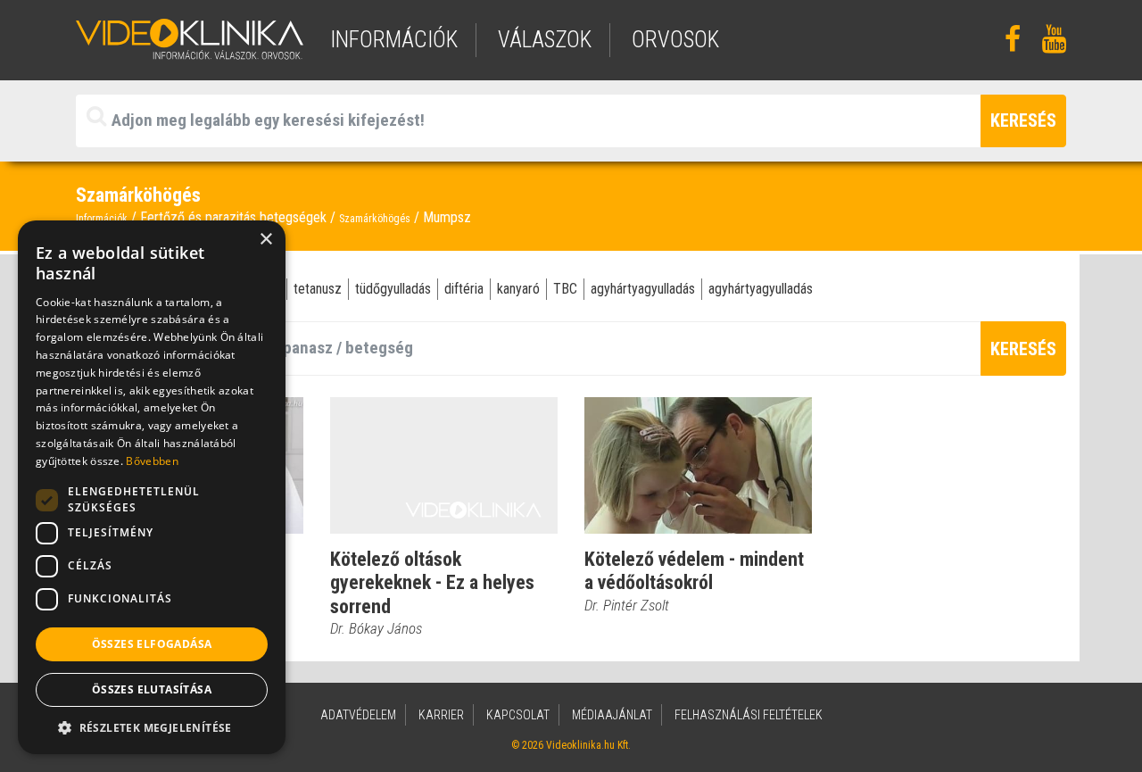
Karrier (441, 715)
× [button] (265, 239)
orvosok (675, 40)
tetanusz (318, 288)
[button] (152, 727)
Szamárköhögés (374, 218)
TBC (565, 288)
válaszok (545, 40)
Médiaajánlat (612, 715)
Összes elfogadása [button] (152, 644)
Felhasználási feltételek (748, 715)
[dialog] (152, 487)
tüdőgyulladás (393, 288)
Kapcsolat (518, 715)
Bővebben (152, 461)
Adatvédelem (358, 715)
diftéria (464, 288)
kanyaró (518, 288)
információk (394, 40)
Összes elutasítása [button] (151, 689)
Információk (102, 218)
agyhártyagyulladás (643, 288)
